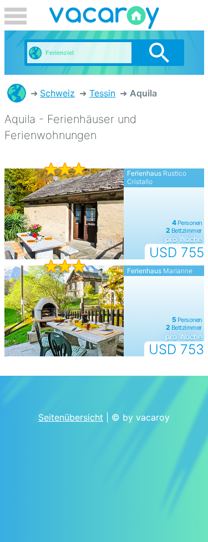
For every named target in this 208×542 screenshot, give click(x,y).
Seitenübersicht (70, 417)
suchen (159, 52)
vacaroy (104, 19)
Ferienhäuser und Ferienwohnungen (16, 93)
